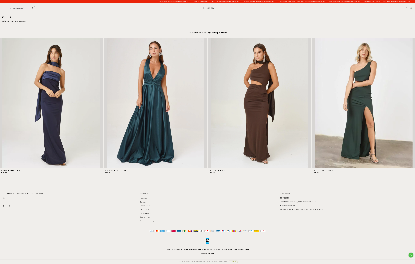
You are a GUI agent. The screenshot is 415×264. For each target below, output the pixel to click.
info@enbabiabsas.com (287, 205)
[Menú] (4, 8)
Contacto (143, 202)
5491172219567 (285, 198)
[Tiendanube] (207, 254)
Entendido (233, 261)
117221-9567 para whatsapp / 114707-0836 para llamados (298, 202)
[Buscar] (32, 8)
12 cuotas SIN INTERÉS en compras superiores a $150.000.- (134, 1)
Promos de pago (145, 213)
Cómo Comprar (145, 206)
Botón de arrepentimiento (241, 249)
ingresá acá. (228, 249)
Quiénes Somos (145, 217)
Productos (143, 198)
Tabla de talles (144, 209)
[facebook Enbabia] (9, 205)
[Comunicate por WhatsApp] (411, 255)
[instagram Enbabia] (4, 205)
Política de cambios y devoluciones (151, 221)
